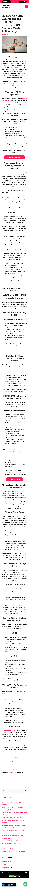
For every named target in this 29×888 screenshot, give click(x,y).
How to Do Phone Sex (7, 846)
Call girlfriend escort (14, 157)
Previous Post (15, 757)
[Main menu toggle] (26, 6)
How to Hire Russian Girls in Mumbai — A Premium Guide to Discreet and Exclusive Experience (13, 820)
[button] (6, 1)
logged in (11, 772)
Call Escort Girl (14, 479)
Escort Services (6, 861)
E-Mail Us (22, 1)
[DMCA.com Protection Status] (14, 876)
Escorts (4, 34)
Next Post (14, 762)
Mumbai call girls (6, 867)
